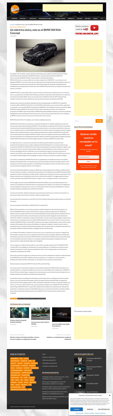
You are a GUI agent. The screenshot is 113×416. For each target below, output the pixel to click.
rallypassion (32, 382)
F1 (33, 360)
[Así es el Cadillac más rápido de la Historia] (61, 315)
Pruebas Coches (60, 18)
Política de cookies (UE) (49, 360)
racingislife (31, 377)
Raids (12, 380)
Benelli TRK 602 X (92, 392)
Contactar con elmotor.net (49, 366)
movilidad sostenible (27, 372)
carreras (26, 358)
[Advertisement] (73, 8)
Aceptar (76, 409)
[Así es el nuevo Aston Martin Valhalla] (40, 314)
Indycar (13, 368)
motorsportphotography (16, 370)
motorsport (26, 368)
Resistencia (24, 384)
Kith (37, 298)
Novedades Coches (45, 18)
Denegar (90, 409)
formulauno (32, 365)
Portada (14, 18)
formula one (34, 363)
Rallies (17, 380)
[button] (110, 395)
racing (25, 377)
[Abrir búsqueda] (102, 18)
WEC (23, 387)
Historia (87, 18)
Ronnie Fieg (42, 298)
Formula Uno (25, 365)
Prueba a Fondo (25, 375)
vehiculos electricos (16, 387)
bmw (21, 358)
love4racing (19, 368)
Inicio (43, 354)
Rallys (12, 384)
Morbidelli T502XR (93, 375)
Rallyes (79, 18)
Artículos (33, 18)
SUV (30, 384)
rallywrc (18, 384)
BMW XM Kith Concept (29, 298)
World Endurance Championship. (19, 389)
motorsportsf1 (27, 370)
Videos (95, 18)
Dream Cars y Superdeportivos (18, 27)
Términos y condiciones (89, 413)
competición (24, 360)
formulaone (27, 363)
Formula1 (20, 363)
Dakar (30, 360)
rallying (26, 382)
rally (22, 380)
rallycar (26, 380)
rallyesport (13, 382)
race (21, 377)
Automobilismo (14, 358)
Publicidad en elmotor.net (49, 363)
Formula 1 (71, 18)
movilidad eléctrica (15, 372)
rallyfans (20, 382)
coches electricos (15, 360)
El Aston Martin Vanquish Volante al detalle (18, 321)
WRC (29, 389)
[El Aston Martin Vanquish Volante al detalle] (19, 313)
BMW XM (20, 298)
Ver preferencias (104, 409)
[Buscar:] (88, 121)
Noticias (22, 18)
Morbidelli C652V (92, 383)
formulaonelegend (15, 365)
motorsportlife (34, 368)
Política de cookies (79, 413)
